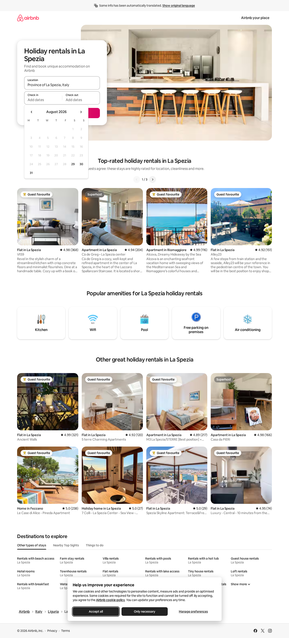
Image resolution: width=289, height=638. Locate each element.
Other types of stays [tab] (31, 545)
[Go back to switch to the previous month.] (31, 112)
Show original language (178, 5)
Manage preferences (193, 611)
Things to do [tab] (95, 545)
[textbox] (43, 99)
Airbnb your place (255, 18)
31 (31, 173)
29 (73, 164)
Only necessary (144, 611)
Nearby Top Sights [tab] (66, 545)
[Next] (152, 179)
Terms (65, 631)
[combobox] (62, 84)
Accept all (96, 611)
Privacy (52, 631)
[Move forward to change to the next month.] (81, 112)
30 (81, 164)
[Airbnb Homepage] (28, 18)
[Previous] (136, 179)
